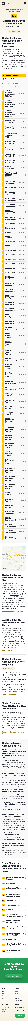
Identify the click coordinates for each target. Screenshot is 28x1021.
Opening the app (14, 595)
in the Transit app (10, 823)
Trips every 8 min (15, 31)
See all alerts (7, 650)
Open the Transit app (8, 628)
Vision (16, 991)
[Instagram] (15, 1010)
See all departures (9, 695)
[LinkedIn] (23, 1010)
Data (3, 1011)
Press (3, 996)
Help (3, 998)
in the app (15, 796)
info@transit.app (19, 1007)
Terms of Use (18, 1000)
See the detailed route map (12, 611)
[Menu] (24, 3)
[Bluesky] (18, 1010)
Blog (3, 993)
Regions (4, 991)
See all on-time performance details (13, 733)
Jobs (16, 996)
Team (16, 993)
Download (19, 1016)
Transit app (17, 681)
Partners (5, 1004)
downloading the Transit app (12, 786)
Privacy (17, 998)
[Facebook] (20, 1010)
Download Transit (13, 976)
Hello (4, 988)
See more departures (10, 83)
